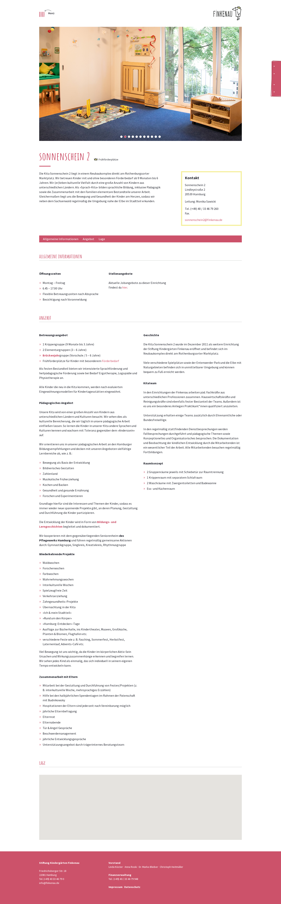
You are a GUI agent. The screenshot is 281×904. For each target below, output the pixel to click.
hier (124, 287)
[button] (121, 137)
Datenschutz (132, 887)
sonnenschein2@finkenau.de (203, 220)
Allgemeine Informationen (60, 239)
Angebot (88, 239)
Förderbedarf (110, 361)
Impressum (116, 887)
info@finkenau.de (49, 883)
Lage (102, 239)
